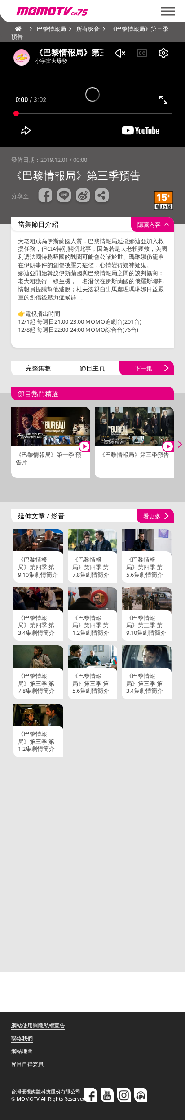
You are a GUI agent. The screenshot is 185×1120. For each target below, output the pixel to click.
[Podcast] (141, 1095)
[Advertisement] (92, 863)
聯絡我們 (22, 1038)
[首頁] (15, 28)
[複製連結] (101, 196)
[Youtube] (107, 1095)
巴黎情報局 (51, 29)
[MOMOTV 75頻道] (84, 11)
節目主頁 (92, 368)
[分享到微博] (83, 196)
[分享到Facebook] (45, 196)
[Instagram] (124, 1095)
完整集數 (38, 368)
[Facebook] (90, 1095)
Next (174, 444)
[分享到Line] (64, 196)
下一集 (143, 368)
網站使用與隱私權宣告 (38, 1025)
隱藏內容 (149, 224)
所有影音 (88, 29)
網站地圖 (22, 1051)
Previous (11, 444)
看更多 (152, 516)
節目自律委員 (27, 1064)
